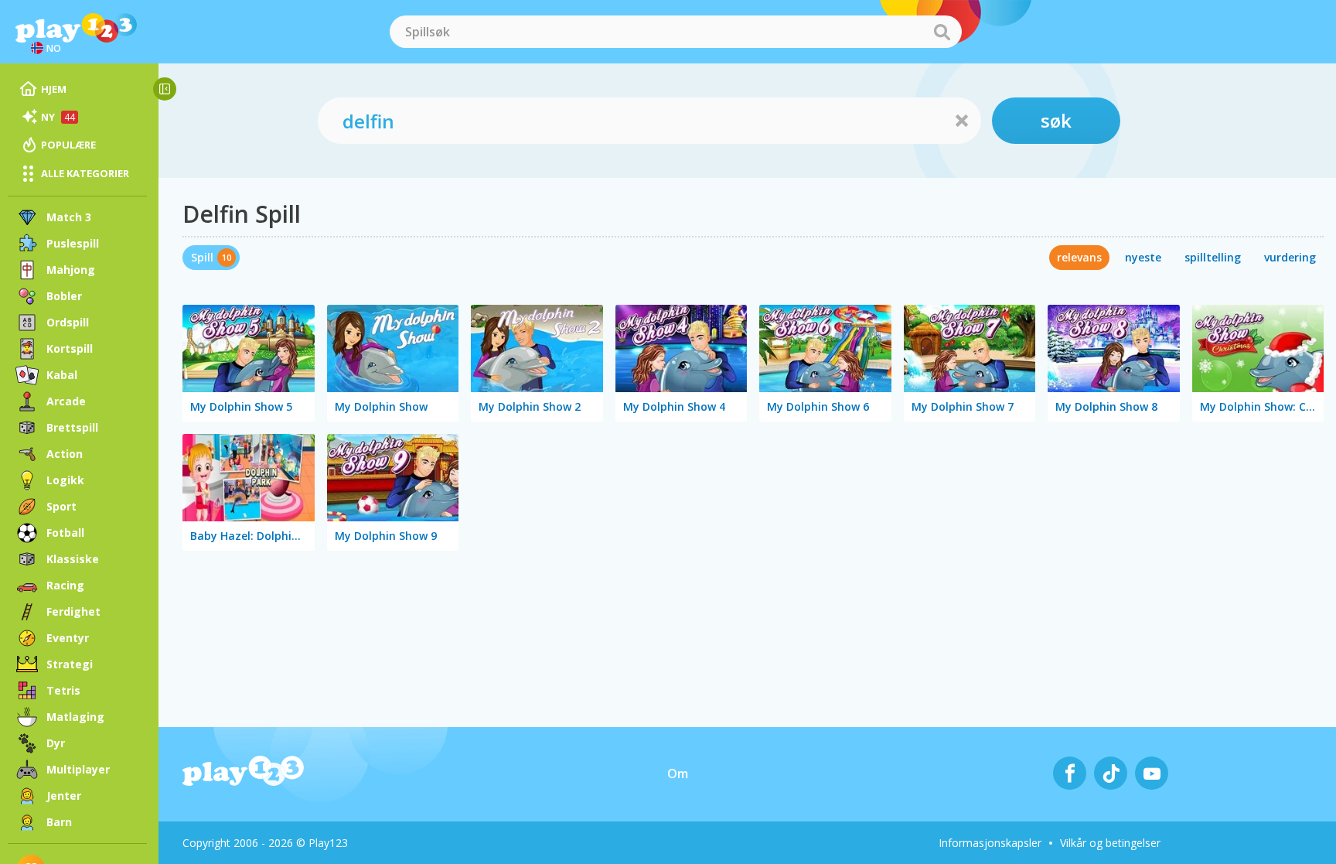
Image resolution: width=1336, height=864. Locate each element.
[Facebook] (1069, 773)
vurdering (1290, 257)
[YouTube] (1151, 773)
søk (1056, 120)
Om (677, 773)
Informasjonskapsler (990, 842)
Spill (202, 257)
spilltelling (1212, 257)
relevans (1079, 257)
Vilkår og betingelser (1110, 842)
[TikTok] (1110, 773)
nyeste (1143, 257)
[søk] (941, 31)
